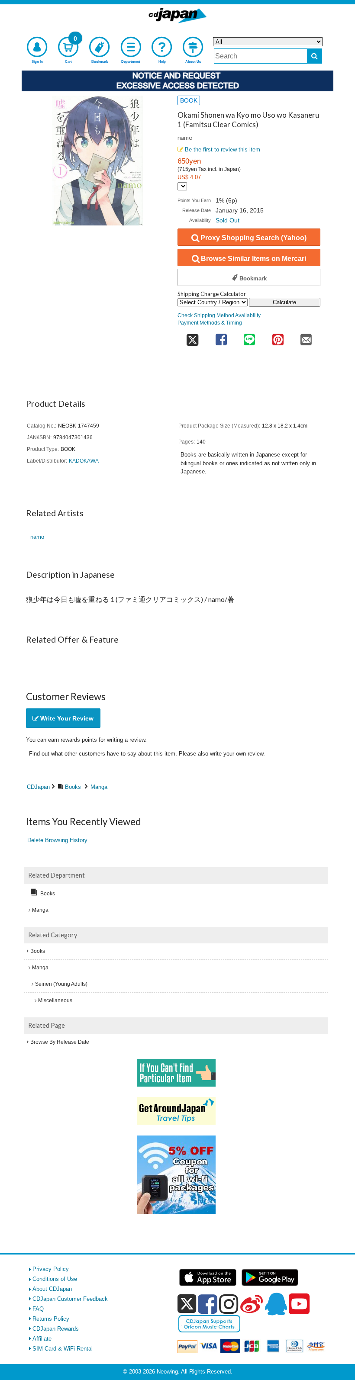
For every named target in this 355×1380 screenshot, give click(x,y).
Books (73, 787)
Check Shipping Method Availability (219, 315)
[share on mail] (306, 337)
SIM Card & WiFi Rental (62, 1348)
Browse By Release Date (59, 1042)
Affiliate (42, 1338)
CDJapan (38, 787)
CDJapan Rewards (55, 1328)
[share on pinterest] (278, 337)
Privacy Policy (50, 1269)
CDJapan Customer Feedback (70, 1299)
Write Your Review (66, 718)
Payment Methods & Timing (210, 322)
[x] (187, 1304)
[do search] (314, 56)
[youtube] (299, 1304)
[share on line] (249, 337)
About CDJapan (52, 1289)
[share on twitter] (192, 337)
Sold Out (227, 220)
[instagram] (229, 1304)
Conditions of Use (54, 1279)
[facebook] (207, 1304)
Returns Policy (50, 1319)
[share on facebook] (221, 337)
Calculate (284, 302)
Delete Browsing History (57, 840)
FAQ (38, 1309)
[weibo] (251, 1304)
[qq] (276, 1304)
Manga (98, 787)
